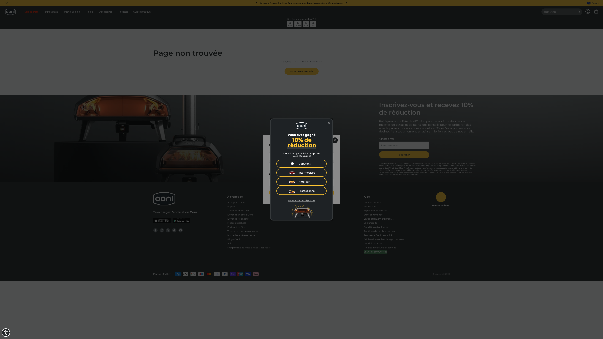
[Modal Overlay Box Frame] (301, 169)
